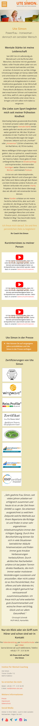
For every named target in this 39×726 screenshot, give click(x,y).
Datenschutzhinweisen (25, 269)
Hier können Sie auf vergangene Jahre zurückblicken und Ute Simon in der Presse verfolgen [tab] (19, 346)
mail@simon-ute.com (14, 688)
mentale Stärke (24, 126)
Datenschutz (6, 703)
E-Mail (21, 645)
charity (33, 185)
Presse (4, 698)
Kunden (13, 198)
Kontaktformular (27, 642)
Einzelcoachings (30, 161)
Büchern (10, 170)
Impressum (6, 701)
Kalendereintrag (10, 642)
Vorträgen (9, 167)
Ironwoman (11, 143)
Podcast (28, 170)
